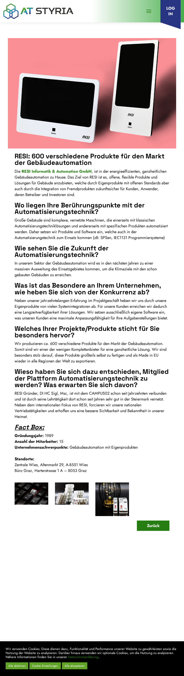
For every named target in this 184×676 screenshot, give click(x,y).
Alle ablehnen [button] (17, 666)
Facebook (145, 638)
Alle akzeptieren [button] (75, 666)
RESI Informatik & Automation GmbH (57, 171)
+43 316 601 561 (32, 606)
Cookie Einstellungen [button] (45, 666)
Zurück (153, 526)
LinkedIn (127, 638)
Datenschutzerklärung (83, 656)
